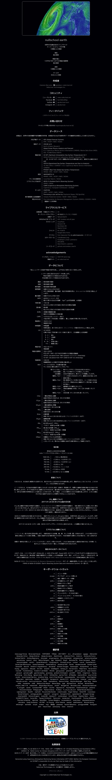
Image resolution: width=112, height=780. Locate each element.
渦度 (62, 464)
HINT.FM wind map (63, 257)
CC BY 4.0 (88, 235)
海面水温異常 (47, 351)
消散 (88, 536)
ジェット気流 (65, 467)
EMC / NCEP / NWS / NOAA (52, 142)
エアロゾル (18, 533)
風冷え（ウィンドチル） (66, 328)
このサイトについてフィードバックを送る (56, 115)
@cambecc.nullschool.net (63, 85)
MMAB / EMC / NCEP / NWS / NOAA (55, 172)
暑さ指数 (54, 328)
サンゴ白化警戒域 (49, 365)
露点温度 (57, 296)
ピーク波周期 (19, 487)
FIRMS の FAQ (41, 557)
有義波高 (46, 360)
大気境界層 (64, 459)
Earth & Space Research (51, 146)
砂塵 (59, 416)
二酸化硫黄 (53, 407)
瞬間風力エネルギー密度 (51, 298)
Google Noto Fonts (63, 232)
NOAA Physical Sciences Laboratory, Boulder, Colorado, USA (63, 157)
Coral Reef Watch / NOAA (52, 179)
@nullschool (61, 105)
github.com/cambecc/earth (66, 246)
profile (81, 194)
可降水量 (46, 303)
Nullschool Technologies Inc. (56, 87)
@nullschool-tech (63, 102)
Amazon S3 (61, 224)
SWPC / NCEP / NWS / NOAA (53, 192)
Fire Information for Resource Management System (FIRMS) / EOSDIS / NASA (69, 199)
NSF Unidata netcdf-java (66, 219)
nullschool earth (56, 40)
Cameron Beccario (46, 85)
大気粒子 (46, 425)
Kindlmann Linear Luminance (67, 240)
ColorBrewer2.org (63, 237)
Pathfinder (73, 355)
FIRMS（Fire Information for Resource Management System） (41, 561)
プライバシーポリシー (56, 771)
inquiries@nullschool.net (64, 125)
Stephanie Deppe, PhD (70, 194)
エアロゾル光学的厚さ (72, 416)
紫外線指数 (46, 330)
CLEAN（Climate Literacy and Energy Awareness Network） (40, 739)
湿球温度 (57, 289)
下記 (50, 201)
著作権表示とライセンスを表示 (67, 214)
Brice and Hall (80, 291)
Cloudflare (60, 222)
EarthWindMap (62, 100)
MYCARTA (60, 242)
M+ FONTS (61, 230)
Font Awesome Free (64, 235)
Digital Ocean (62, 228)
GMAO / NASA (48, 183)
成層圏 (63, 469)
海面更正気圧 (47, 321)
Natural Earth (62, 217)
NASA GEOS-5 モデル (48, 506)
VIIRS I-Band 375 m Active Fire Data (63, 557)
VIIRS (26, 553)
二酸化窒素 (53, 412)
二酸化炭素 (62, 402)
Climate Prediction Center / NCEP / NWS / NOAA (60, 197)
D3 (58, 212)
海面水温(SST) (48, 347)
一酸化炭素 (62, 398)
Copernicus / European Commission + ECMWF (58, 188)
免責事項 (55, 753)
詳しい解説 (49, 484)
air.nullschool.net (63, 259)
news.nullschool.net (64, 97)
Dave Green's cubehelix (65, 244)
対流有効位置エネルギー (51, 316)
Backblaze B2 (62, 226)
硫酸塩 (60, 421)
